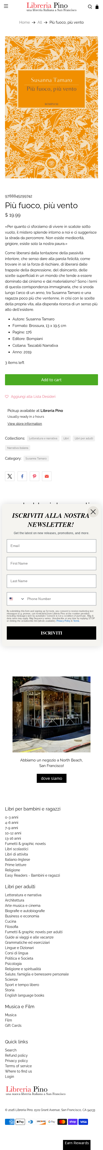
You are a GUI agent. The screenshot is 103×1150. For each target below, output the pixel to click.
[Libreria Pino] (51, 6)
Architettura (14, 900)
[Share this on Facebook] (22, 476)
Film (8, 1020)
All (40, 22)
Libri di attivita (16, 854)
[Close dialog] (93, 511)
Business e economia (22, 916)
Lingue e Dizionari (19, 948)
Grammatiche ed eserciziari (27, 943)
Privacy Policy (63, 620)
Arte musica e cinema (22, 906)
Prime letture (15, 865)
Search (10, 1050)
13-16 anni (13, 838)
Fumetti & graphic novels (25, 844)
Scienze (11, 979)
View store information (25, 423)
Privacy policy (16, 1061)
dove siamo (51, 778)
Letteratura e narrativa (43, 438)
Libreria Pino (24, 1110)
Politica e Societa (19, 958)
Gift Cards (13, 1026)
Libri (66, 438)
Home (24, 22)
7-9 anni (11, 828)
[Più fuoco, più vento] (51, 107)
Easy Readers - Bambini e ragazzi (32, 875)
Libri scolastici (16, 849)
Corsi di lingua (16, 953)
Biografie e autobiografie (25, 911)
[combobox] (16, 598)
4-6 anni (11, 823)
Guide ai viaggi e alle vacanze (29, 937)
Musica (10, 1015)
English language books (24, 995)
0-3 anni (11, 817)
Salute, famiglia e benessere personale (37, 974)
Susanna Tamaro (36, 458)
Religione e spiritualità (23, 969)
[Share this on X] (9, 476)
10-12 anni (13, 833)
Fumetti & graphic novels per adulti (33, 932)
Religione (12, 870)
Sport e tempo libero (22, 985)
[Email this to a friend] (47, 476)
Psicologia (13, 964)
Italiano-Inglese (17, 860)
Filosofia (11, 927)
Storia (9, 990)
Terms (76, 620)
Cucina (10, 921)
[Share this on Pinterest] (34, 476)
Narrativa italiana (17, 448)
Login (9, 1077)
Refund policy (16, 1055)
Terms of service (18, 1066)
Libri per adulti (84, 438)
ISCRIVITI (51, 632)
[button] (30, 396)
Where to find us (18, 1071)
